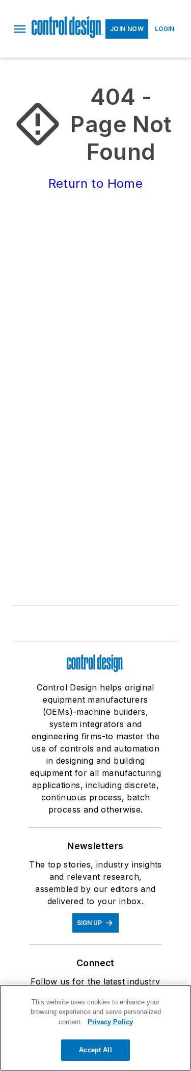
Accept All (95, 1050)
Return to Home (95, 183)
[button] (20, 29)
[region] (95, 1028)
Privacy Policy (110, 1022)
